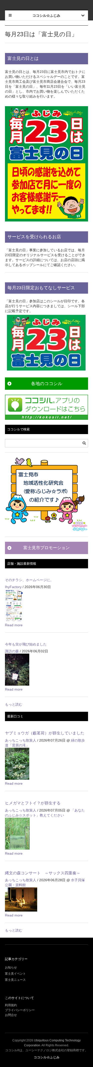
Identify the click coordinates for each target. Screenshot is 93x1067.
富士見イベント (15, 973)
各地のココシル (46, 383)
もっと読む (13, 704)
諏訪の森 (12, 651)
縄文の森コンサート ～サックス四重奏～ (42, 873)
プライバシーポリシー (20, 1010)
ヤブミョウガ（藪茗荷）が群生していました (44, 733)
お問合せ (11, 1015)
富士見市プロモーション (46, 547)
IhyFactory (13, 587)
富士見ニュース (15, 980)
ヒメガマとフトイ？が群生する (33, 803)
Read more (14, 625)
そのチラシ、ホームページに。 (29, 580)
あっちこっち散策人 (20, 740)
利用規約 (11, 1005)
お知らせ (11, 967)
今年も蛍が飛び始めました (26, 644)
